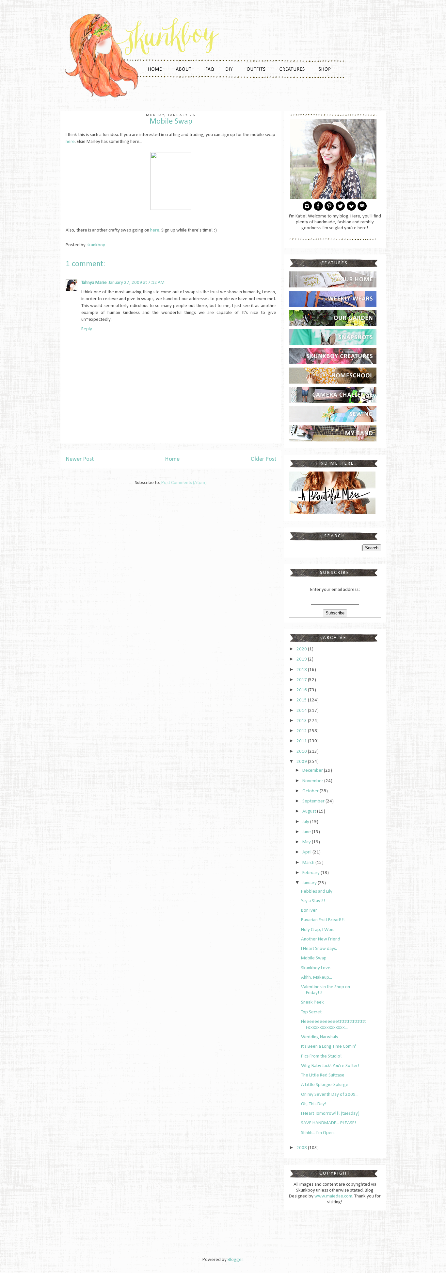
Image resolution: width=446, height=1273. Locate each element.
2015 (302, 700)
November (313, 781)
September (314, 801)
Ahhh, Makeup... (316, 977)
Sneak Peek (312, 1002)
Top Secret (311, 1012)
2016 (302, 690)
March (308, 862)
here (70, 141)
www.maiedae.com (333, 1196)
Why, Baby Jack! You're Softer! (330, 1065)
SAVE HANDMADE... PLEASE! (328, 1123)
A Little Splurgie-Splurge (324, 1084)
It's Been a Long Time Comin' (328, 1046)
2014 (302, 710)
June (307, 832)
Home (172, 459)
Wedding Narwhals (319, 1037)
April (307, 852)
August (309, 811)
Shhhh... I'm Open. (318, 1132)
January (310, 883)
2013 (302, 720)
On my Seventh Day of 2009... (329, 1094)
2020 (302, 649)
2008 (302, 1147)
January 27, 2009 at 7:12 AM (137, 282)
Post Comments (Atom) (184, 482)
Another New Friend (320, 939)
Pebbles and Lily (316, 891)
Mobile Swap (314, 958)
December (313, 770)
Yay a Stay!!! (313, 901)
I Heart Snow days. (319, 948)
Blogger (235, 1259)
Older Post (263, 459)
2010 (302, 751)
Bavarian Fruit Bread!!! (323, 920)
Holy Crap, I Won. (317, 929)
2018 (302, 669)
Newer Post (80, 459)
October (311, 791)
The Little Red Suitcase (322, 1075)
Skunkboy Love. (316, 968)
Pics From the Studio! (321, 1056)
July (306, 821)
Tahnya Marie (94, 282)
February (311, 872)
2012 (302, 731)
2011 (302, 741)
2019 (302, 659)
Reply (86, 329)
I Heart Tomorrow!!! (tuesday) (330, 1113)
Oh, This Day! (314, 1104)
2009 (302, 761)
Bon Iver (309, 910)
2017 (302, 680)
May (307, 842)
